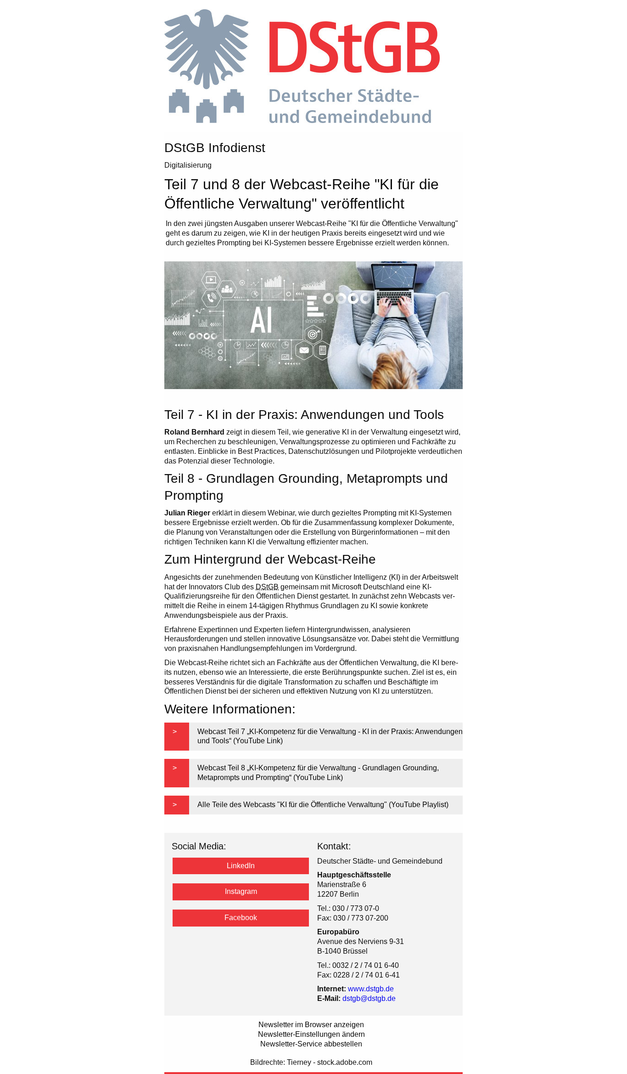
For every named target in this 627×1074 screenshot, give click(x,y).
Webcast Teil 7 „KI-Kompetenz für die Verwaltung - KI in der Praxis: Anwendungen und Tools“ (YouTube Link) (330, 736)
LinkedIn (241, 866)
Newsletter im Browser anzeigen (311, 1025)
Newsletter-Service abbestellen (311, 1044)
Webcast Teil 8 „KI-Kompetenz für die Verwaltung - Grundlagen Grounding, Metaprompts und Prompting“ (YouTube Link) (318, 772)
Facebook (240, 917)
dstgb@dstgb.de (369, 998)
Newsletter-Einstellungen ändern (311, 1034)
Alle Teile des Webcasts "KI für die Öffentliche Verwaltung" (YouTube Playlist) (322, 804)
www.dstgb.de (371, 989)
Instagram (241, 891)
